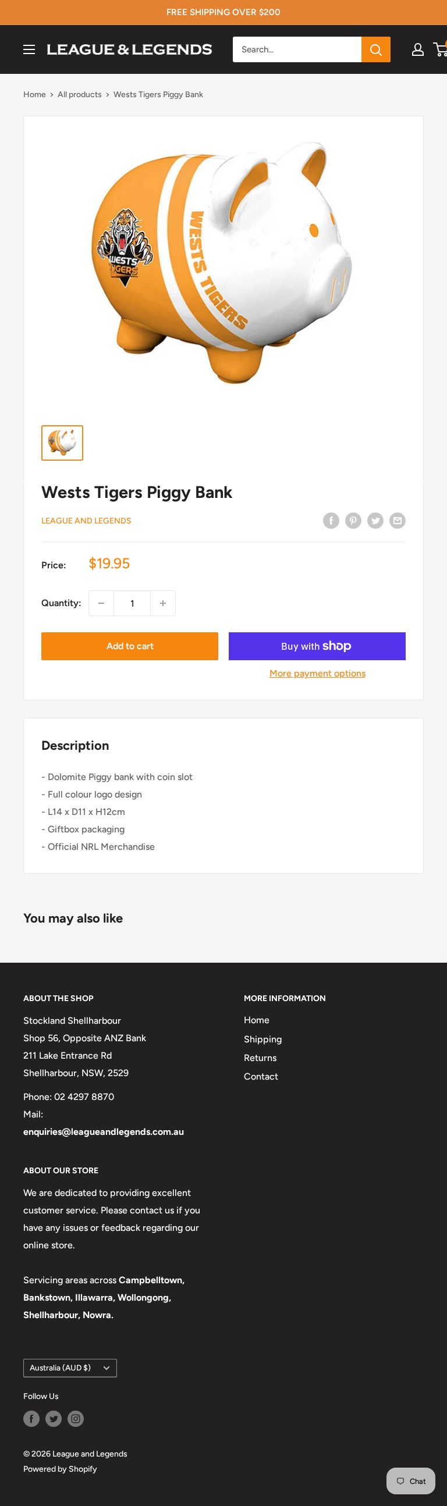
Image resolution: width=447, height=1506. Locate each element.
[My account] (418, 49)
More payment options (317, 673)
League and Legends (86, 521)
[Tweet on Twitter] (375, 520)
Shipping (263, 1039)
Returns (260, 1057)
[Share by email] (397, 520)
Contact (261, 1076)
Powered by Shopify (60, 1469)
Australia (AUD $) (60, 1367)
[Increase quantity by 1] (163, 603)
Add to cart (130, 645)
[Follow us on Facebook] (31, 1419)
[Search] (376, 49)
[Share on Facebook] (331, 520)
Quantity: (61, 602)
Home (34, 94)
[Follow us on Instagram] (76, 1419)
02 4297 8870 (84, 1096)
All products (80, 94)
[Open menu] (29, 49)
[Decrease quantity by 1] (101, 603)
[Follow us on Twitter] (53, 1419)
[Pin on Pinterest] (353, 520)
